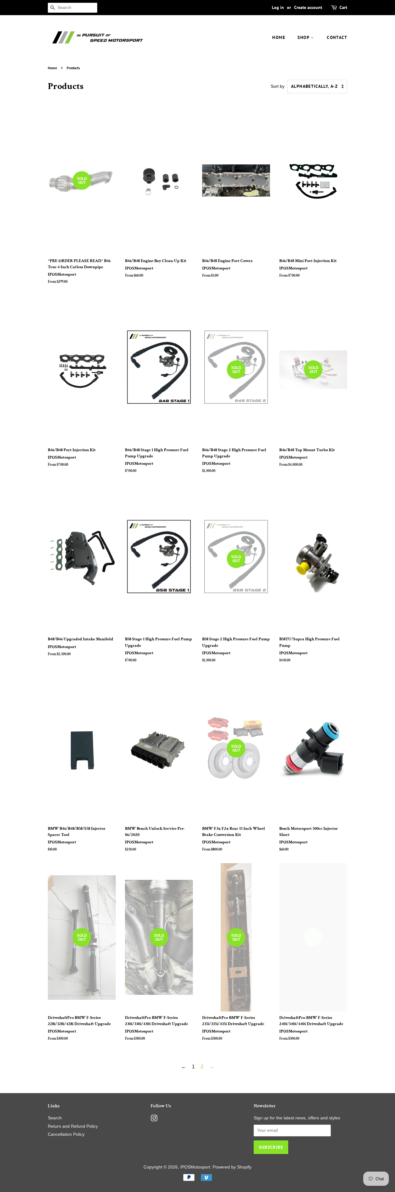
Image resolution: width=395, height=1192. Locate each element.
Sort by (278, 86)
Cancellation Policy (66, 1134)
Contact (337, 37)
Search (55, 1118)
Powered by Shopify (232, 1167)
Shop (304, 37)
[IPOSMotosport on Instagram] (154, 1119)
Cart (343, 7)
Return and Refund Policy (73, 1126)
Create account (308, 7)
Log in (278, 7)
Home (278, 37)
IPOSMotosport (195, 1167)
